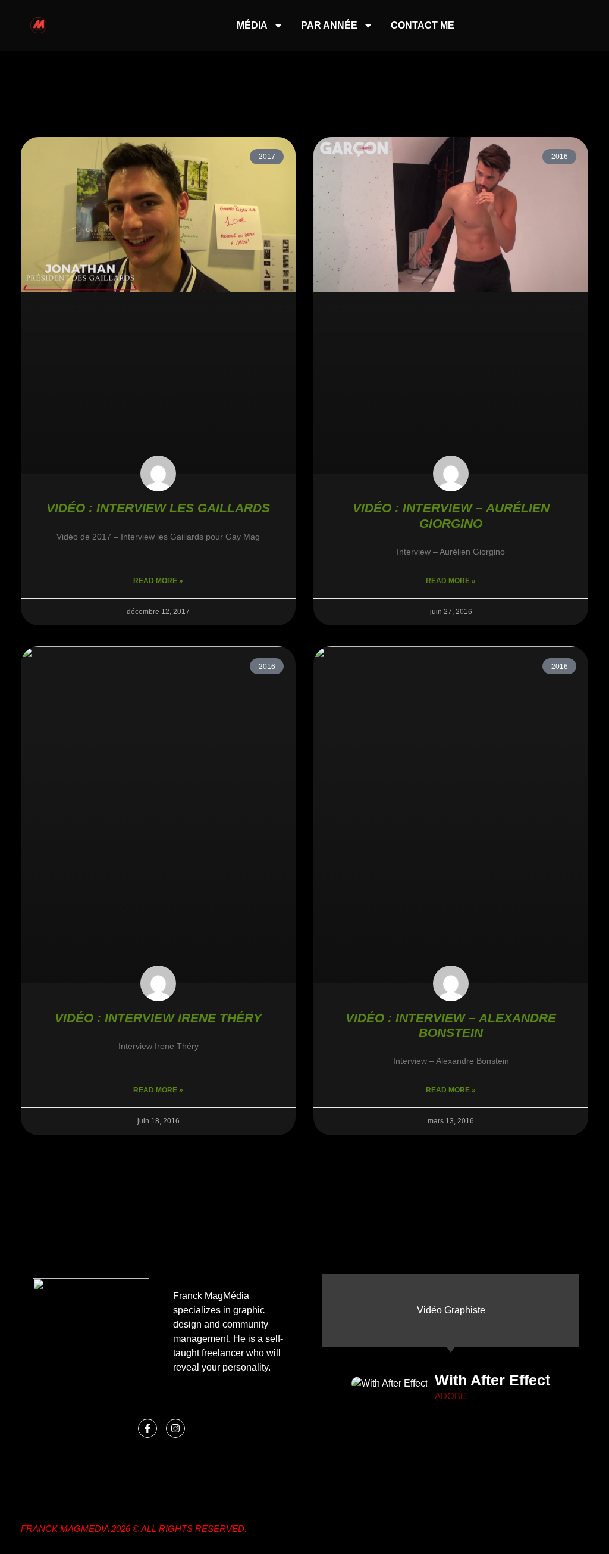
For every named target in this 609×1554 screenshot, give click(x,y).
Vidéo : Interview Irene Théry (158, 1017)
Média (252, 25)
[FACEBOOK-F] (147, 1428)
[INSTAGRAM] (175, 1428)
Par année (329, 25)
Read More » (158, 581)
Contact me (422, 25)
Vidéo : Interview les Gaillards (158, 508)
